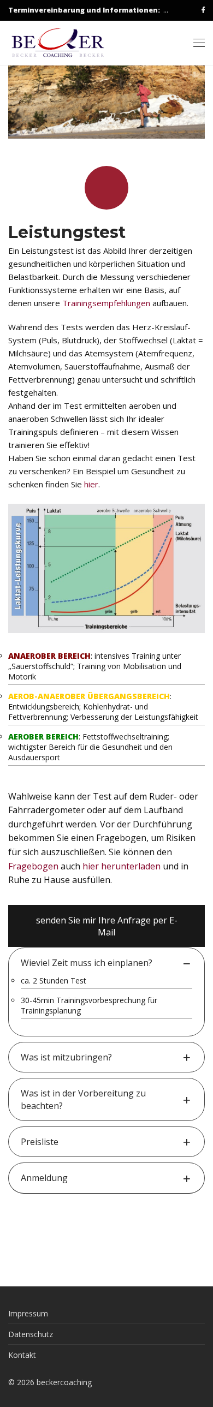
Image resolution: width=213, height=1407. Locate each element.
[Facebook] (203, 10)
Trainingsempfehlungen (106, 302)
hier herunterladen (121, 866)
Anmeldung (44, 1178)
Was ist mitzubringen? (66, 1057)
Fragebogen (33, 866)
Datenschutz (30, 1334)
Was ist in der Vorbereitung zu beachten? (83, 1099)
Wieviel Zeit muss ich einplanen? (86, 963)
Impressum (28, 1313)
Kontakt (22, 1355)
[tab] (106, 963)
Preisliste (39, 1142)
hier (91, 484)
